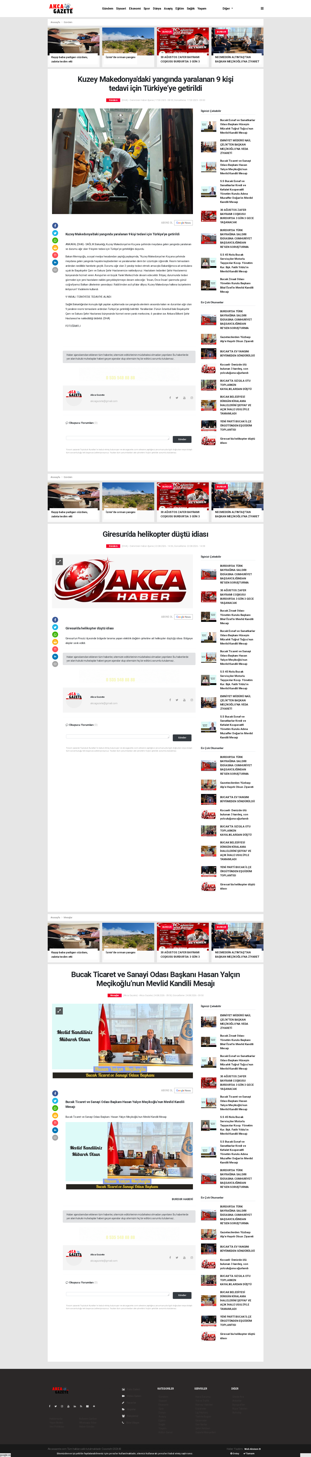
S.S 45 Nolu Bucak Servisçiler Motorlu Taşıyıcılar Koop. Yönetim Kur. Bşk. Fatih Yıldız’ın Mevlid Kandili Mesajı (236, 263)
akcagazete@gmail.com (103, 401)
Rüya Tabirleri (239, 1408)
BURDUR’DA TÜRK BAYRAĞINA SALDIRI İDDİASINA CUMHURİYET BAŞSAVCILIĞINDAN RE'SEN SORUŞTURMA (236, 239)
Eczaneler (200, 1408)
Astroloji (236, 1412)
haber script (187, 1448)
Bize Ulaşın (132, 1422)
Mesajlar (68, 917)
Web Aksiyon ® (252, 1449)
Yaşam (201, 8)
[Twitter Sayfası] (57, 1406)
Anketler (237, 1400)
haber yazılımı (129, 1448)
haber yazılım (173, 1448)
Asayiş (168, 8)
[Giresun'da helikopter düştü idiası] (122, 581)
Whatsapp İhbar (88, 1422)
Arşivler (131, 1409)
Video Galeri (133, 1396)
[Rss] (82, 1406)
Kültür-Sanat (166, 1432)
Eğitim (179, 8)
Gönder (182, 439)
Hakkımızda (55, 1418)
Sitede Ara (238, 1396)
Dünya (157, 8)
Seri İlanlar (201, 1424)
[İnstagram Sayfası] (63, 1406)
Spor (147, 8)
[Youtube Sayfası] (69, 1406)
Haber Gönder (86, 1426)
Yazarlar (131, 1402)
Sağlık (191, 8)
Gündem (107, 8)
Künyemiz (132, 1416)
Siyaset (121, 8)
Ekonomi (135, 8)
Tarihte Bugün (203, 1416)
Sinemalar (201, 1420)
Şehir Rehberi (202, 1428)
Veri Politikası (56, 1426)
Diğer (227, 8)
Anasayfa (56, 22)
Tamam (250, 1453)
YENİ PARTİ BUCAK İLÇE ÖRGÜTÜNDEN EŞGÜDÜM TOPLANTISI (236, 426)
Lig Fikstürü (201, 1412)
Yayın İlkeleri (56, 1422)
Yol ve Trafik (202, 1400)
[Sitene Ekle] (95, 1406)
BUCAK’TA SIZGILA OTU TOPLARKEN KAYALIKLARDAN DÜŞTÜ (236, 385)
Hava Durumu (203, 1396)
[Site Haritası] (89, 1406)
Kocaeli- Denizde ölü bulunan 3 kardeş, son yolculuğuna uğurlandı (234, 369)
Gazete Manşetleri (205, 1432)
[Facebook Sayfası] (51, 1406)
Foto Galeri (133, 1389)
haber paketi (144, 1448)
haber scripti (159, 1448)
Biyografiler (238, 1404)
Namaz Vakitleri (204, 1404)
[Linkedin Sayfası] (76, 1406)
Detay (235, 1453)
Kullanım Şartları (88, 1418)
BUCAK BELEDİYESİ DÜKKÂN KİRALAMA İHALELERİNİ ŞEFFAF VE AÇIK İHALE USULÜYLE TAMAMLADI (235, 405)
